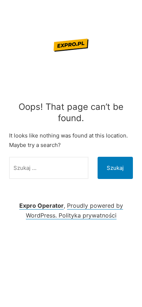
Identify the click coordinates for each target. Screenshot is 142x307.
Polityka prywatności (88, 215)
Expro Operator (41, 205)
